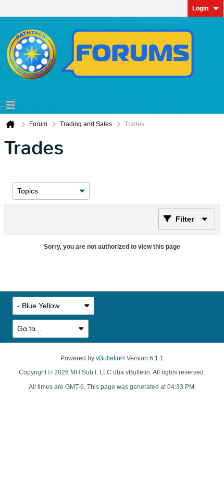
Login (200, 8)
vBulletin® (110, 358)
